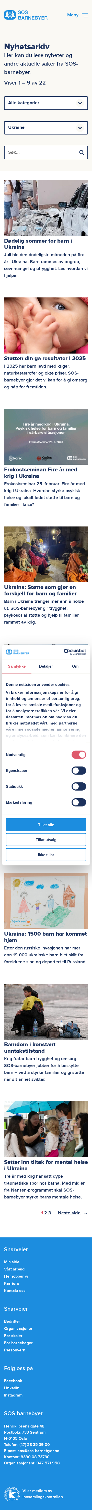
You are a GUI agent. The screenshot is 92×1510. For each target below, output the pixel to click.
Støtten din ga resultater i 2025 (45, 359)
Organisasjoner (18, 1328)
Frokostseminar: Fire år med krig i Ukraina (40, 473)
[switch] (79, 770)
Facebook (13, 1380)
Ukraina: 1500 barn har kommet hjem (45, 937)
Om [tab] (75, 666)
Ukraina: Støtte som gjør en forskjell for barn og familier (40, 590)
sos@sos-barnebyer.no (38, 1450)
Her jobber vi (16, 1276)
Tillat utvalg (46, 839)
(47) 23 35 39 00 (34, 1444)
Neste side (73, 1213)
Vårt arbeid (14, 1269)
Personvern (14, 1350)
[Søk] (82, 152)
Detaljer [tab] (46, 666)
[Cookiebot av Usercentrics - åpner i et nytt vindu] (65, 652)
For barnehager (18, 1343)
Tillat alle (46, 824)
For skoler (13, 1335)
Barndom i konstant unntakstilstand (29, 1048)
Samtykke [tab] (17, 666)
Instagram (13, 1395)
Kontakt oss (15, 1290)
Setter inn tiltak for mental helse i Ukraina (46, 1165)
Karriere (11, 1283)
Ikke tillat (46, 854)
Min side (11, 1262)
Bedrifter (12, 1321)
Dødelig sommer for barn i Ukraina (38, 244)
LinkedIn (11, 1388)
